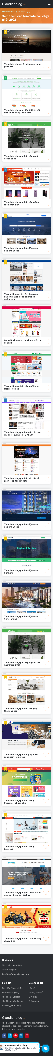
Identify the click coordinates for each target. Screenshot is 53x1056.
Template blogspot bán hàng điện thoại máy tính (21, 203)
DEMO (46, 65)
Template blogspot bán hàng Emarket (19, 847)
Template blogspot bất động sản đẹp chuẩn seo (21, 249)
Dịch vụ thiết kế (36, 992)
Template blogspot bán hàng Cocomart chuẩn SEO (19, 801)
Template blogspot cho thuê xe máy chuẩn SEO (22, 939)
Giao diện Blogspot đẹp (12, 988)
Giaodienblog (14, 4)
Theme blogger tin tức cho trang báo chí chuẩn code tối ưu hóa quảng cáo (21, 297)
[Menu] (49, 4)
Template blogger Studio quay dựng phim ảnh (22, 65)
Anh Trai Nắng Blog (10, 992)
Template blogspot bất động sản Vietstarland (21, 617)
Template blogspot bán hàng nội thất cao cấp (20, 709)
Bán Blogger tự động (11, 1005)
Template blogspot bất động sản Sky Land (21, 571)
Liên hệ (32, 988)
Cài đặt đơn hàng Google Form (15, 974)
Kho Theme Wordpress (12, 1001)
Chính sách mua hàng (12, 965)
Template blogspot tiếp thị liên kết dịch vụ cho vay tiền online (22, 111)
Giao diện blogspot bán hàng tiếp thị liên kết (22, 341)
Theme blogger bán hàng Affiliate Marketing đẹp (21, 387)
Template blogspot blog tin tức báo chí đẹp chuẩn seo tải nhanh (22, 433)
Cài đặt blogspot (9, 970)
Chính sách (34, 1001)
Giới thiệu (33, 997)
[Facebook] (4, 1035)
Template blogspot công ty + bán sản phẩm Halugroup (21, 755)
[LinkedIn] (21, 1035)
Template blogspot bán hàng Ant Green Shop (21, 157)
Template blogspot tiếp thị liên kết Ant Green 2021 (22, 663)
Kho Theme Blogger (11, 997)
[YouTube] (15, 1035)
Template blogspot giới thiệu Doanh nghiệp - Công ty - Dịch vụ (22, 893)
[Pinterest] (27, 1035)
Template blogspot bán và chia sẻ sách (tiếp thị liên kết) (21, 479)
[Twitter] (10, 1035)
